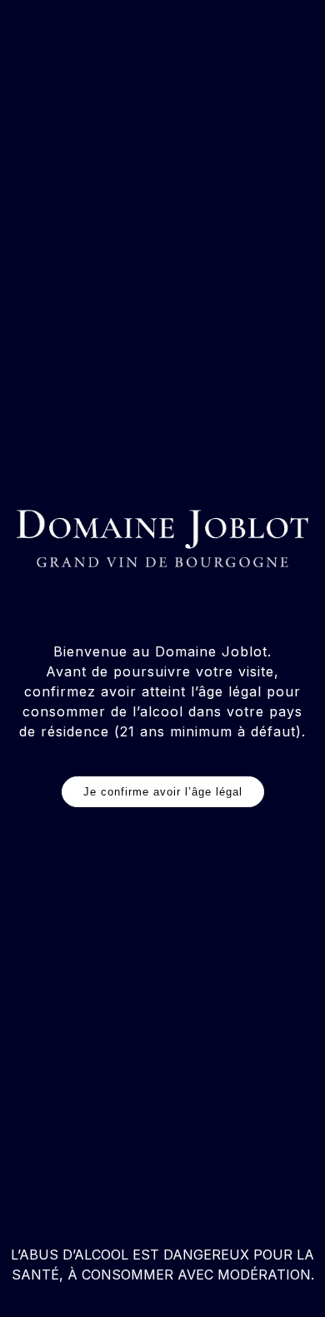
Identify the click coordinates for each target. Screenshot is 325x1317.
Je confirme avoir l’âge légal (162, 792)
